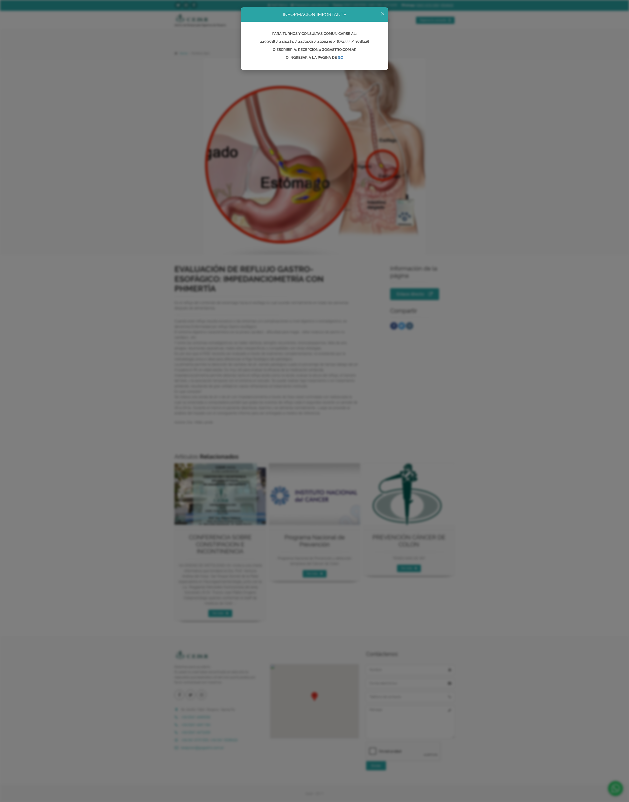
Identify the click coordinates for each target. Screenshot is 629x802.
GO (340, 57)
